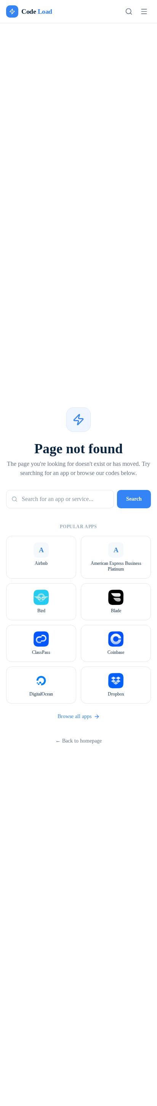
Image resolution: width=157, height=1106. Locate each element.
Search (132, 503)
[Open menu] (144, 11)
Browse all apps (74, 721)
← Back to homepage (78, 745)
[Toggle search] (129, 11)
